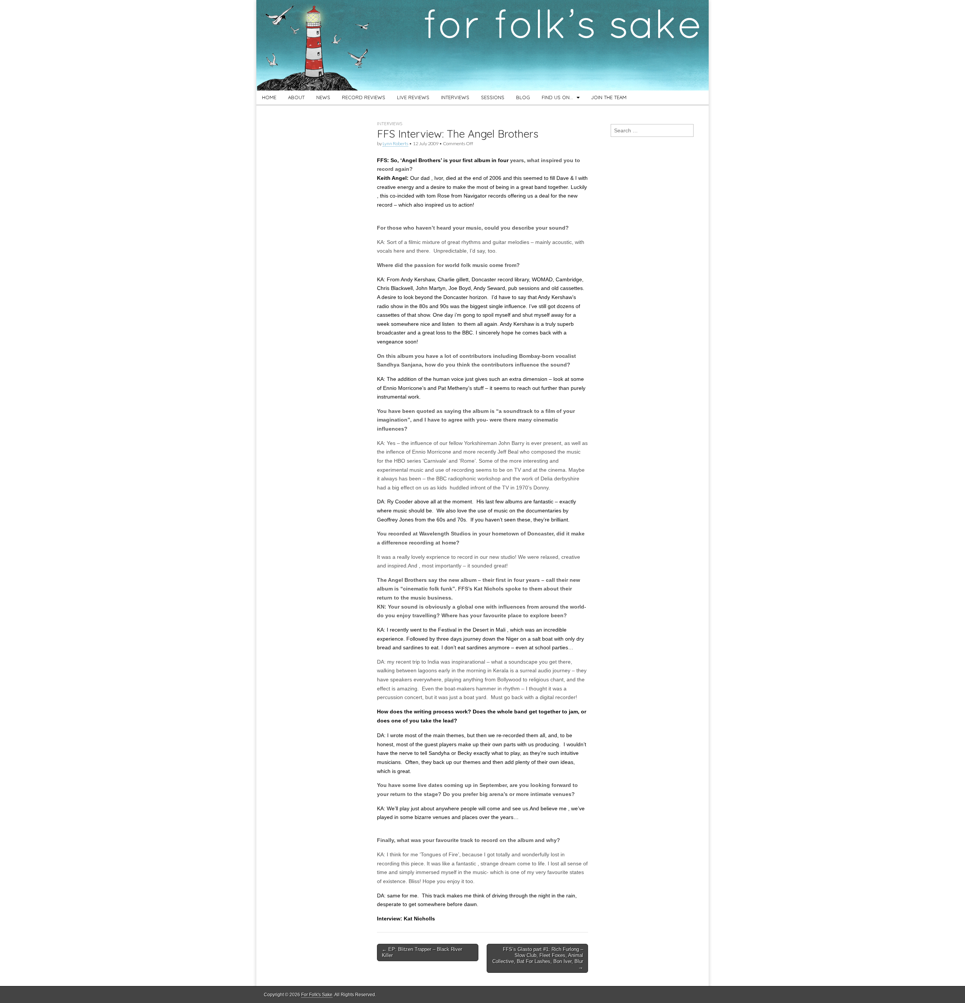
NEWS (323, 97)
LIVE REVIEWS (413, 97)
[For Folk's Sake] (482, 45)
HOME (269, 97)
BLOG (523, 97)
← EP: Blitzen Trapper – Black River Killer (422, 952)
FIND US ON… (557, 97)
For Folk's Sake (316, 994)
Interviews (389, 123)
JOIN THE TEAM (608, 97)
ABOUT (296, 97)
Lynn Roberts (395, 143)
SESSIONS (492, 97)
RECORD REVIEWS (363, 97)
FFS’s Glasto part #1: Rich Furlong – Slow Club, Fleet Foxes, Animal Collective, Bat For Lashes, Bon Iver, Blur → (537, 958)
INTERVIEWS (455, 97)
